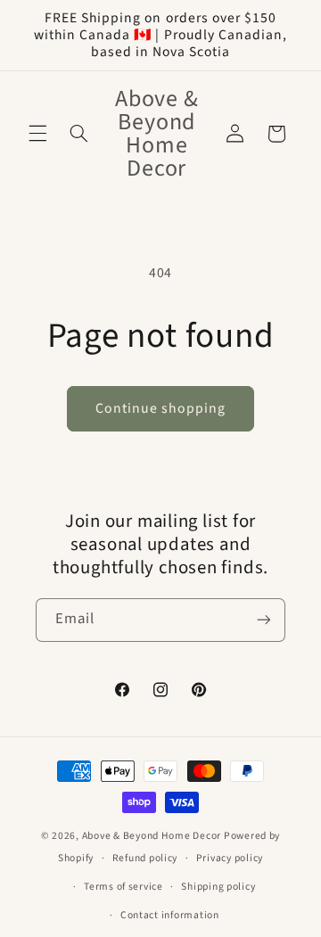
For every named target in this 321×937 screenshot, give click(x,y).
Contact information (169, 915)
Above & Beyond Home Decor (153, 835)
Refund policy (145, 858)
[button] (37, 133)
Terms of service (123, 886)
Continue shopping (160, 408)
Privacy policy (229, 858)
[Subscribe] (263, 620)
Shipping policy (218, 886)
